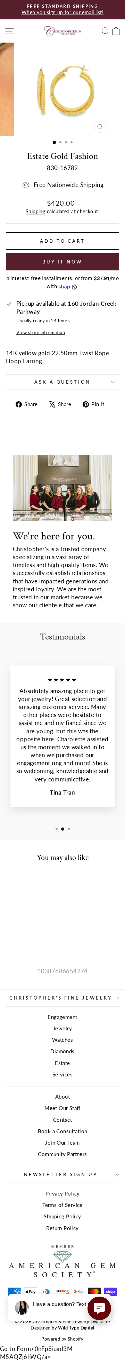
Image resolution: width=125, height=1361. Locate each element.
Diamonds (62, 1051)
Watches (62, 1040)
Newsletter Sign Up (61, 1174)
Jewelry (62, 1028)
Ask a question (62, 382)
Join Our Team (62, 1142)
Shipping (35, 211)
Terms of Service (62, 1205)
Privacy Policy (62, 1193)
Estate (62, 1063)
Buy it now (62, 262)
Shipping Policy (62, 1216)
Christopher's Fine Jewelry (60, 998)
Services (62, 1074)
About (62, 1096)
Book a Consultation (63, 1131)
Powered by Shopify (62, 1339)
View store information (40, 332)
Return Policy (62, 1228)
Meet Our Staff (62, 1108)
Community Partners (62, 1154)
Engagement (62, 1017)
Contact (62, 1120)
